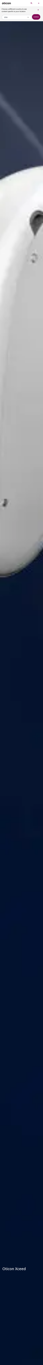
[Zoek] (31, 3)
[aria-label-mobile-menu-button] (38, 3)
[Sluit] (38, 10)
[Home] (6, 3)
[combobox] (15, 17)
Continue (36, 17)
